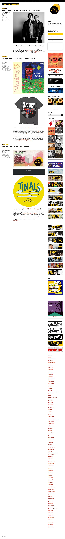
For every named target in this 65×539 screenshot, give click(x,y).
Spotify (52, 70)
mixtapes (55, 71)
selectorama (4, 8)
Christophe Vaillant (37, 51)
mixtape (7, 144)
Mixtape (4, 157)
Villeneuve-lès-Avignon (32, 127)
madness (4, 70)
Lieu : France (5, 18)
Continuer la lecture (38, 52)
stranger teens (4, 56)
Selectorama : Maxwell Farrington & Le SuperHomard (21, 10)
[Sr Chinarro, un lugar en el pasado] (59, 146)
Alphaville (20, 140)
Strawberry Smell (26, 213)
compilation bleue (21, 134)
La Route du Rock (35, 216)
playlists (58, 69)
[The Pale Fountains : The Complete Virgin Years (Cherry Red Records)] (59, 154)
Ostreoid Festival (26, 216)
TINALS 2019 (8, 157)
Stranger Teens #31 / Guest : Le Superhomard (18, 58)
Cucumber (35, 213)
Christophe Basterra (6, 12)
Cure (28, 139)
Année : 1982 (5, 66)
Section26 (4, 536)
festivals (3, 144)
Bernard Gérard (37, 209)
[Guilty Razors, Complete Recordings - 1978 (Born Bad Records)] (51, 154)
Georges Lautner (37, 208)
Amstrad (25, 133)
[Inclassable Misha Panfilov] (59, 139)
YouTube (55, 70)
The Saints (30, 46)
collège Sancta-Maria (23, 127)
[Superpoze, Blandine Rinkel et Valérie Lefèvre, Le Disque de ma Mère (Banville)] (51, 146)
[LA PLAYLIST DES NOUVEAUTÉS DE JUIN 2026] (51, 131)
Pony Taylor (31, 213)
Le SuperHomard (7, 17)
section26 (5, 62)
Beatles (38, 131)
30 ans (34, 219)
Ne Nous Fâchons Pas (30, 208)
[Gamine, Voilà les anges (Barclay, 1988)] (51, 139)
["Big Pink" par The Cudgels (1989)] (59, 131)
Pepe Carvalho (29, 50)
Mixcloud (57, 72)
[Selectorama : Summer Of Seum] (59, 123)
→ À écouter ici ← (55, 316)
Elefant (19, 219)
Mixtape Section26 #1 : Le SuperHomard (16, 146)
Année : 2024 (5, 16)
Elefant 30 (4, 155)
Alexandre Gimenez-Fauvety (6, 151)
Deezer (50, 70)
